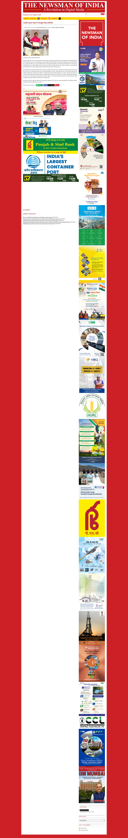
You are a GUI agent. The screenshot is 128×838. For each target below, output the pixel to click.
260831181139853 (38, 116)
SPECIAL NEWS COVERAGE (58, 27)
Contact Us (33, 18)
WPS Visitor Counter (90, 811)
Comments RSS (84, 830)
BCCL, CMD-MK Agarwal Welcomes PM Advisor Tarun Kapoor (37, 217)
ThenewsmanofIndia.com (41, 27)
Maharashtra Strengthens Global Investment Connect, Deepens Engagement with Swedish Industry (46, 222)
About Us (26, 18)
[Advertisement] (50, 195)
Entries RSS (83, 828)
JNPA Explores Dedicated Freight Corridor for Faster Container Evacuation (40, 220)
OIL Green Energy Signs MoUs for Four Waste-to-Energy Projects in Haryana (41, 219)
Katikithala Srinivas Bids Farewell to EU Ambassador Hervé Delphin (39, 223)
